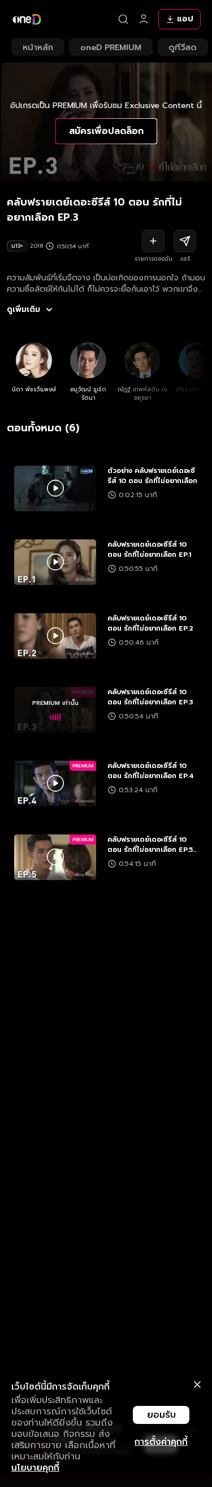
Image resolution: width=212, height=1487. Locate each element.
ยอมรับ (161, 1415)
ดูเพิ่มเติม (23, 309)
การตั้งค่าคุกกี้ (161, 1442)
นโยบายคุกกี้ (35, 1468)
